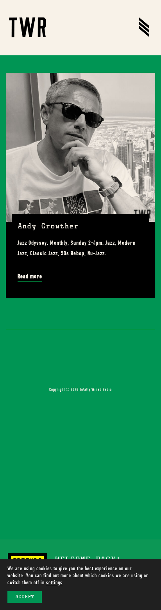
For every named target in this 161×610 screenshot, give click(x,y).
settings (54, 582)
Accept (24, 597)
